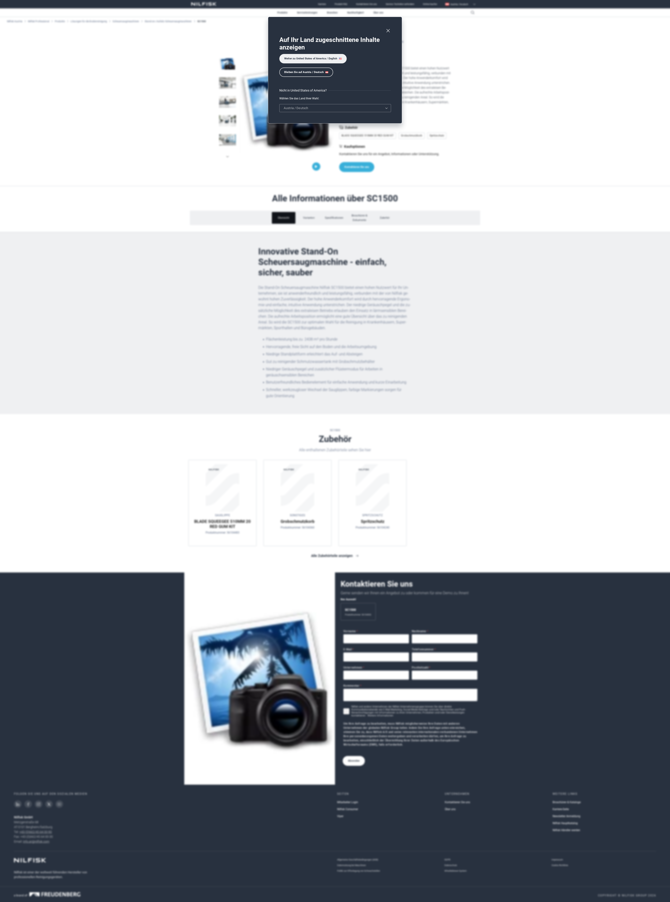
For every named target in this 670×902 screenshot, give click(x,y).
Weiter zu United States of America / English (310, 58)
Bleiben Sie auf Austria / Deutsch (304, 72)
